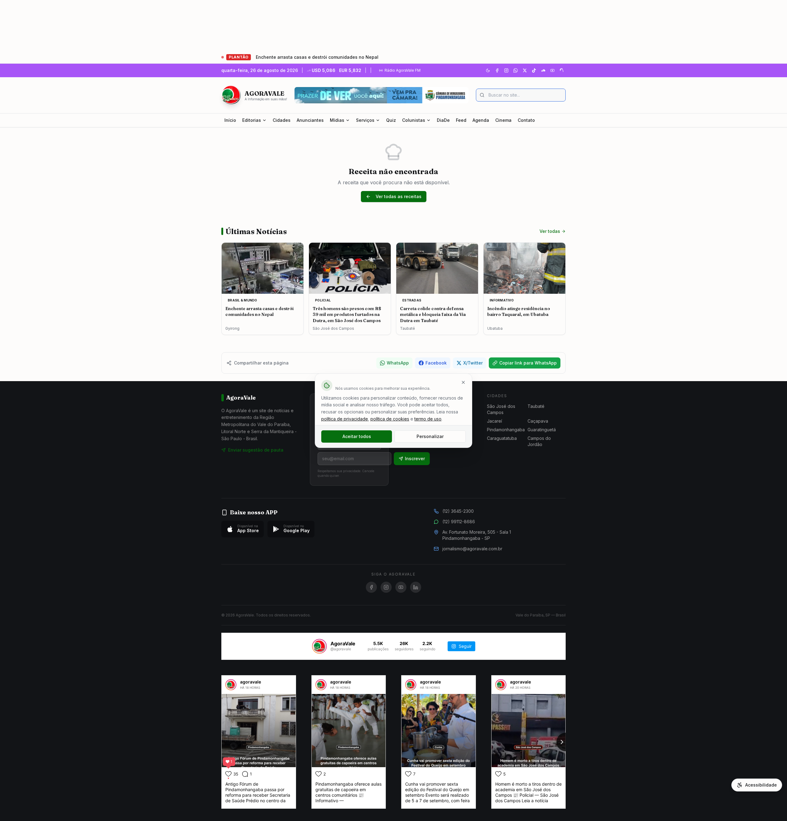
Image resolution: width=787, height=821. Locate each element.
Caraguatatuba (502, 438)
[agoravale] (231, 684)
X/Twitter (473, 362)
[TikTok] (534, 70)
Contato (526, 120)
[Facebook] (497, 70)
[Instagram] (506, 70)
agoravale (250, 681)
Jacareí (494, 421)
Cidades (282, 120)
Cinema (503, 120)
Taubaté (536, 406)
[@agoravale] (319, 646)
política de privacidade (344, 418)
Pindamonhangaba (506, 429)
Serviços (365, 120)
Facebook (436, 362)
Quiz (391, 120)
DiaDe (443, 120)
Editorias (251, 120)
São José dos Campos (501, 409)
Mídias (337, 120)
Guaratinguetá (542, 429)
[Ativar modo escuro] (488, 70)
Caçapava (538, 421)
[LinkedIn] (415, 587)
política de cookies (389, 418)
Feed (461, 120)
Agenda (481, 120)
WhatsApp (398, 362)
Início (230, 120)
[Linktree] (562, 70)
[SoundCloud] (543, 70)
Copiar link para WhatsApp (528, 362)
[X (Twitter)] (525, 70)
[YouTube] (552, 70)
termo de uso (427, 418)
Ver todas (550, 231)
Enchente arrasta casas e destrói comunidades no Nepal (317, 57)
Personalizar (430, 436)
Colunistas (413, 120)
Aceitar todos (356, 436)
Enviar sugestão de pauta (255, 449)
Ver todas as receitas (398, 196)
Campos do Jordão (539, 441)
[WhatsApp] (516, 70)
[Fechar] (463, 382)
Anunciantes (310, 120)
